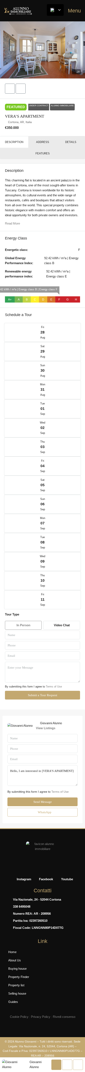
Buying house (17, 968)
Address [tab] (42, 142)
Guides (13, 1002)
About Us (14, 960)
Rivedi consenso (64, 1016)
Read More (12, 223)
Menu (74, 10)
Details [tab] (70, 142)
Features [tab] (42, 153)
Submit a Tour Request (42, 695)
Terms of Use (54, 686)
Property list (16, 985)
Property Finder (18, 977)
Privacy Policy (40, 1016)
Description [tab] (14, 142)
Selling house (17, 993)
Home (12, 952)
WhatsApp (44, 812)
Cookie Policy (19, 1016)
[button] (42, 49)
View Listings (45, 728)
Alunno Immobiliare (62, 105)
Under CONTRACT (38, 105)
